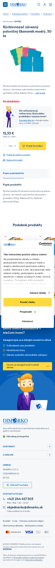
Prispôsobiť (26, 311)
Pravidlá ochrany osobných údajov (29, 557)
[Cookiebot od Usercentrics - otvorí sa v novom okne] (39, 244)
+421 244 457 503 (20, 499)
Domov (6, 14)
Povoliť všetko (27, 302)
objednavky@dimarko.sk (25, 507)
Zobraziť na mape (19, 485)
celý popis (40, 93)
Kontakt (6, 521)
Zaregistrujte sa (26, 120)
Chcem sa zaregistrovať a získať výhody (22, 366)
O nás (14, 521)
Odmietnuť (27, 321)
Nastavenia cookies (34, 525)
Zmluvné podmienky (34, 560)
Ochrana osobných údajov (31, 521)
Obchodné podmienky (13, 525)
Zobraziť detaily (38, 293)
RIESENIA (7, 549)
